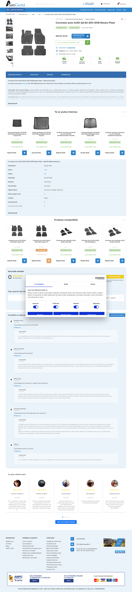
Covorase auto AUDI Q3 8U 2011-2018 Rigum (90, 241)
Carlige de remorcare (53, 541)
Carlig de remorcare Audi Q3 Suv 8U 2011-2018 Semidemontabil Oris (114, 134)
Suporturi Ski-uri (52, 560)
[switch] (55, 307)
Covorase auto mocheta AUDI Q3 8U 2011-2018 (66, 241)
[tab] (66, 188)
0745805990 (89, 4)
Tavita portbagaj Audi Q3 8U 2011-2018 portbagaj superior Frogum (41, 134)
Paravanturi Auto (52, 551)
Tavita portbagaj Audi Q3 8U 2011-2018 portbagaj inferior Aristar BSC (90, 134)
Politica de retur (27, 555)
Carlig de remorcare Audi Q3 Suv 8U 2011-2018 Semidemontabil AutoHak (65, 134)
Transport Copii (51, 567)
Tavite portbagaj (52, 546)
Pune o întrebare (90, 19)
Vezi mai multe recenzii (66, 522)
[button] (9, 21)
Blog (124, 10)
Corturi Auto (50, 569)
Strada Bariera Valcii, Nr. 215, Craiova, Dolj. (86, 549)
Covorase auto (51, 544)
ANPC (8, 548)
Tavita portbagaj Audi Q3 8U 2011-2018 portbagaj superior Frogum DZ (17, 134)
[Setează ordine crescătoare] (121, 298)
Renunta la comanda (29, 558)
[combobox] (58, 4)
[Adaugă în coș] (24, 152)
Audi (45, 170)
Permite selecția (66, 314)
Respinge (40, 314)
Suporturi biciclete (52, 558)
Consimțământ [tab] (39, 284)
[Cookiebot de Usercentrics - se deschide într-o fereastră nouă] (96, 278)
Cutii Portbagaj (51, 555)
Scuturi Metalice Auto (53, 553)
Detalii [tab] (66, 284)
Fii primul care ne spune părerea (74, 19)
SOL (12, 548)
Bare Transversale (52, 548)
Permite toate (92, 314)
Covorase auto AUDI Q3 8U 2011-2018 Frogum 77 (41, 241)
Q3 (45, 174)
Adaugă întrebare (117, 315)
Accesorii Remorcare (53, 562)
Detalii (34, 580)
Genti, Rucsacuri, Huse (54, 565)
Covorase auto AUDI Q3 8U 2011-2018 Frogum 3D (17, 241)
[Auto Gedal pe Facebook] (114, 542)
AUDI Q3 (25, 83)
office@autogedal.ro (81, 544)
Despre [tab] (93, 284)
